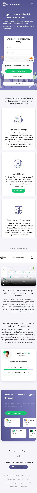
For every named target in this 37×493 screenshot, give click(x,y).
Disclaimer (24, 486)
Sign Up (22, 483)
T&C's (30, 483)
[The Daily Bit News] (18, 257)
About (23, 475)
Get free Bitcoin (18, 191)
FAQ (30, 475)
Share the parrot (18, 467)
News (28, 479)
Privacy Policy (14, 486)
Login (15, 483)
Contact (7, 483)
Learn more (17, 84)
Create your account (16, 413)
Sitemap (20, 479)
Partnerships (11, 479)
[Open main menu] (32, 4)
